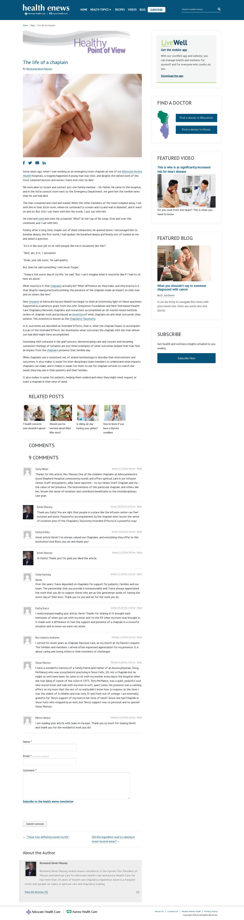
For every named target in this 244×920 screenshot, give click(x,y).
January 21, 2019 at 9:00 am (123, 552)
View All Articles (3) (36, 892)
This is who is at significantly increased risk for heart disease (183, 169)
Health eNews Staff (191, 911)
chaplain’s (52, 350)
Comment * (29, 770)
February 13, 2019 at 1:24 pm (123, 717)
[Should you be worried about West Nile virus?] (61, 413)
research (34, 301)
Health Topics (99, 9)
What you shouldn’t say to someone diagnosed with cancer (181, 287)
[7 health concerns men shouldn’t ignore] (34, 413)
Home (84, 9)
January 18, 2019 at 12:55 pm (123, 506)
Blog (143, 9)
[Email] (137, 891)
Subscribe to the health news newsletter (48, 801)
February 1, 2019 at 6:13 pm (123, 637)
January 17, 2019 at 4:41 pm (123, 468)
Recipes (120, 9)
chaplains (56, 286)
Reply (139, 468)
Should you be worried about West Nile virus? (60, 428)
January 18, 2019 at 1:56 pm (123, 531)
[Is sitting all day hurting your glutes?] (88, 413)
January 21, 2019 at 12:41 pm (123, 574)
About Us (159, 911)
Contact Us (172, 911)
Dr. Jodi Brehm (167, 295)
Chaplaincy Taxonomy (82, 318)
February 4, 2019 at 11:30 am (123, 662)
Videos (132, 9)
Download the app (172, 76)
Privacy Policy (211, 911)
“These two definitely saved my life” (47, 837)
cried (41, 218)
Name (27, 741)
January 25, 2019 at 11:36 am (123, 608)
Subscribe (156, 9)
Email (36, 756)
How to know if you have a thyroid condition (113, 428)
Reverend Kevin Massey (39, 68)
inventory (77, 314)
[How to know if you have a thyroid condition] (115, 413)
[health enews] (46, 10)
